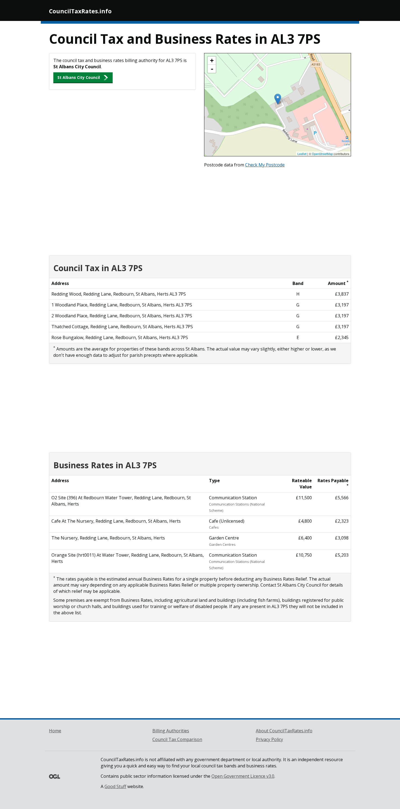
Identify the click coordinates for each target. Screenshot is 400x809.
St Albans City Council (78, 77)
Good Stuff (115, 786)
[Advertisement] (200, 210)
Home (55, 731)
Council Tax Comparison (177, 739)
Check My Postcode (265, 165)
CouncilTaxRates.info (80, 11)
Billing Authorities (170, 731)
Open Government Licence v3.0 (242, 776)
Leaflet (301, 153)
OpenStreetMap (322, 153)
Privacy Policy (269, 739)
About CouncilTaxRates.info (284, 731)
